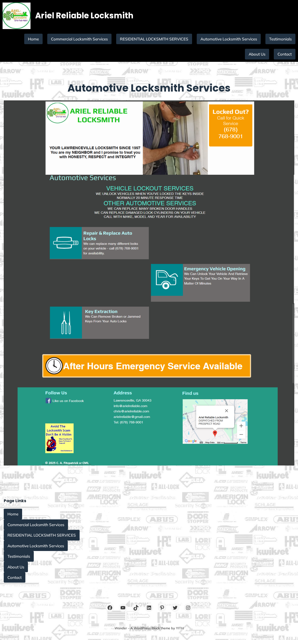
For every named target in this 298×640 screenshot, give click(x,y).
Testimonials (280, 38)
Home (33, 38)
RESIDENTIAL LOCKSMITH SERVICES (154, 38)
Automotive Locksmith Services (228, 38)
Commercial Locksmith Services (79, 38)
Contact (285, 54)
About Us (257, 54)
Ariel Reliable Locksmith (84, 15)
